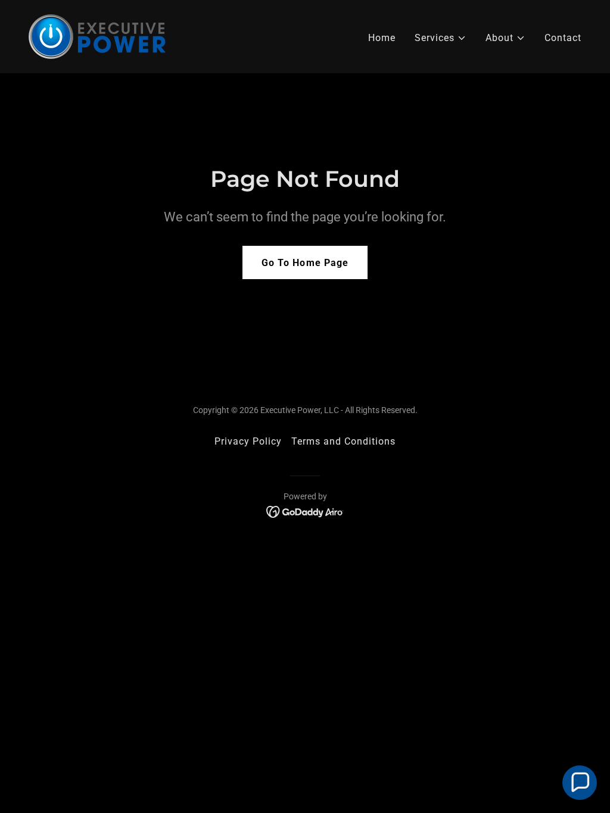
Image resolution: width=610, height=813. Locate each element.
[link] (97, 36)
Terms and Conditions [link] (343, 441)
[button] (440, 38)
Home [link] (382, 37)
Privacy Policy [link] (248, 441)
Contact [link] (562, 37)
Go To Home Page (305, 262)
